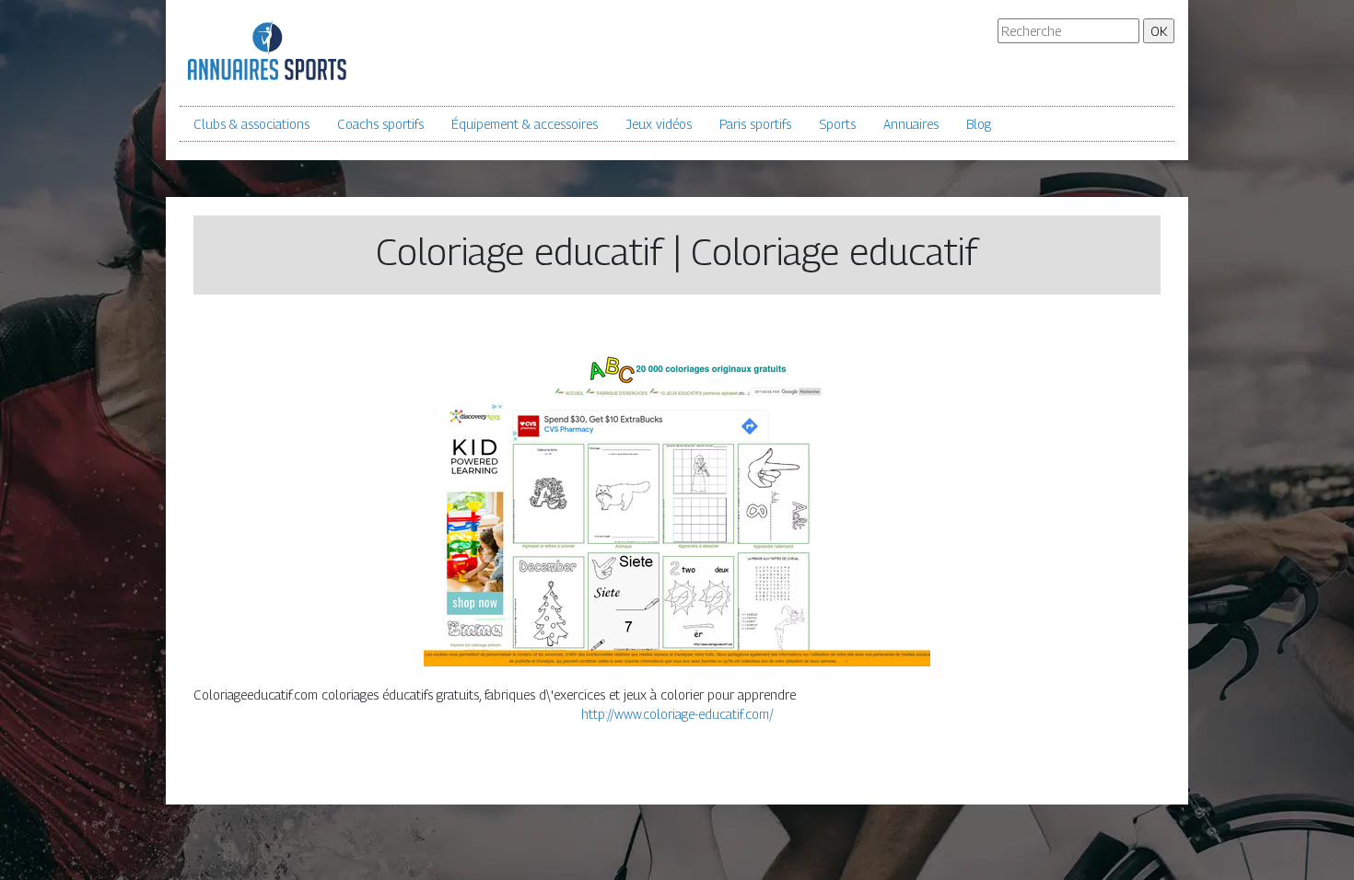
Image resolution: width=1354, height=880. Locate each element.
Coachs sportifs (380, 124)
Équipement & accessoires (524, 124)
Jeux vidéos (658, 124)
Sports (837, 124)
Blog (978, 124)
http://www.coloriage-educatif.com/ (677, 714)
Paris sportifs (755, 124)
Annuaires (911, 124)
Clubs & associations (251, 124)
